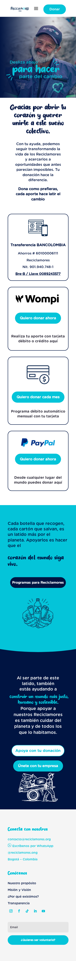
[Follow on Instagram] (11, 911)
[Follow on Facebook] (19, 911)
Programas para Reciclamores (38, 582)
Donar (54, 9)
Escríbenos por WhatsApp (32, 846)
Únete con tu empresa (38, 766)
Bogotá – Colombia (22, 859)
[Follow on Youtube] (43, 911)
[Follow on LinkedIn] (35, 911)
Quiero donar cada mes (38, 397)
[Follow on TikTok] (27, 911)
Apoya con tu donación (38, 750)
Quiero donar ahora (38, 318)
